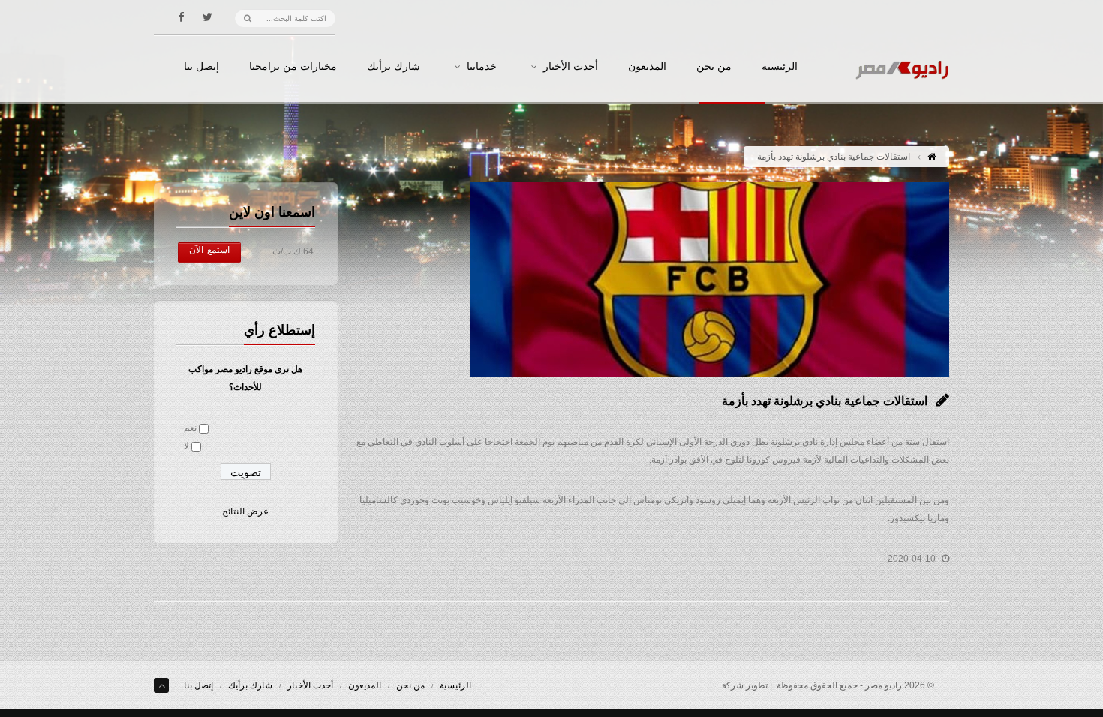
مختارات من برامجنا (293, 67)
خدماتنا (482, 67)
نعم (190, 427)
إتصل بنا (201, 67)
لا (186, 445)
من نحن (714, 67)
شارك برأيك (393, 67)
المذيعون (647, 67)
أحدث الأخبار (570, 67)
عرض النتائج (245, 511)
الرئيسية (780, 67)
